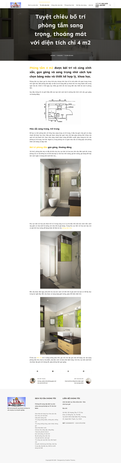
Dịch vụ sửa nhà (33, 5)
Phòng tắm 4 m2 (41, 68)
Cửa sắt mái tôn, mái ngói (42, 438)
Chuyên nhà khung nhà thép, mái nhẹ (46, 444)
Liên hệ (91, 5)
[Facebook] (37, 371)
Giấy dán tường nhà (40, 417)
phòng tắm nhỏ (67, 228)
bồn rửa (39, 357)
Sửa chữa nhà (77, 402)
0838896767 (70, 423)
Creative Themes (70, 460)
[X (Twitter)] (52, 371)
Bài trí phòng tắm (38, 147)
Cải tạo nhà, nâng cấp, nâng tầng (44, 430)
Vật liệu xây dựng (81, 5)
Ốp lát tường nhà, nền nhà (42, 436)
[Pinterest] (68, 371)
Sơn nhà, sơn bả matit (41, 415)
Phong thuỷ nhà (69, 5)
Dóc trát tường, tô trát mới (42, 434)
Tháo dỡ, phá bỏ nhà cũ (42, 432)
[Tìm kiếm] (110, 5)
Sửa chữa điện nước (40, 428)
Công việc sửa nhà (56, 5)
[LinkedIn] (83, 371)
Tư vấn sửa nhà (44, 5)
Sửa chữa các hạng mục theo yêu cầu (45, 413)
